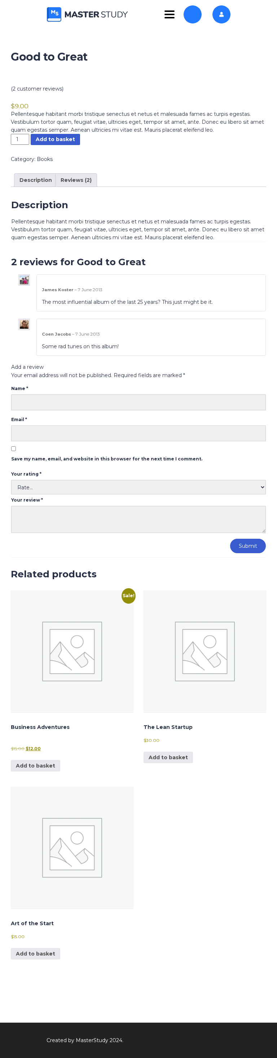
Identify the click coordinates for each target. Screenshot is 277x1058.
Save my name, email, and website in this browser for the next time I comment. (106, 459)
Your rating (26, 474)
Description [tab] (35, 180)
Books (45, 159)
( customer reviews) (37, 89)
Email (19, 419)
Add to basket (55, 139)
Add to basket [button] (35, 765)
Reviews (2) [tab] (76, 180)
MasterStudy (92, 1040)
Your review (27, 500)
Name (19, 388)
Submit (248, 546)
